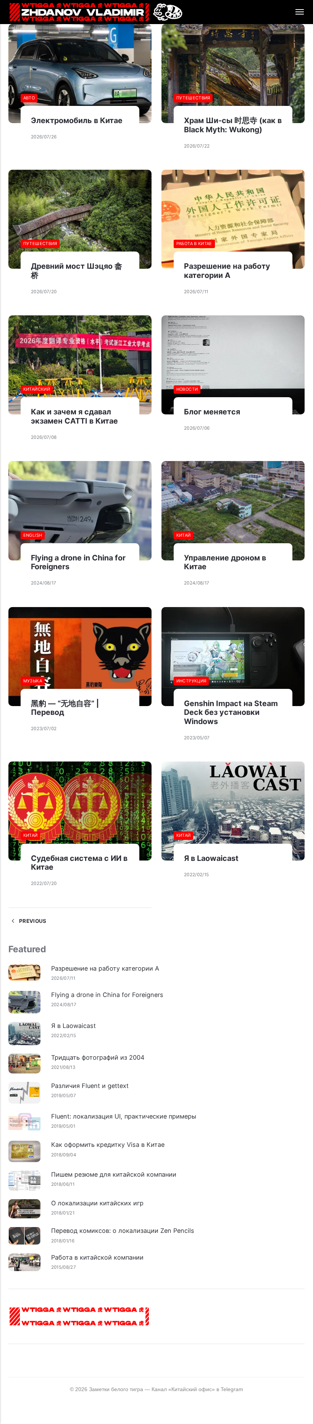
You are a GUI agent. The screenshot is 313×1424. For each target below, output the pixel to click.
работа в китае (194, 243)
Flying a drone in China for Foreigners (78, 562)
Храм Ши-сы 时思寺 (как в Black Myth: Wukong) (233, 125)
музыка (32, 681)
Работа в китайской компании (97, 1257)
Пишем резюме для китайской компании (113, 1174)
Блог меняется (212, 411)
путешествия (193, 98)
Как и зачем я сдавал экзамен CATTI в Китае (74, 416)
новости (187, 389)
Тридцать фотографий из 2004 (97, 1057)
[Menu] (295, 12)
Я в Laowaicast (211, 858)
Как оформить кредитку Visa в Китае (108, 1144)
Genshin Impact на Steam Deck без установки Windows (231, 712)
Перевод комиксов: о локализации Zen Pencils (122, 1230)
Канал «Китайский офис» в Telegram (197, 1389)
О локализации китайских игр (97, 1203)
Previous (32, 921)
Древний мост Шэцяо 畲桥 (76, 270)
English (32, 535)
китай (183, 535)
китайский (36, 389)
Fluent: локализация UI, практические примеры (123, 1116)
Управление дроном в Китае (225, 562)
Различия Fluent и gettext (90, 1086)
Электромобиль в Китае (77, 120)
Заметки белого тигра (116, 1389)
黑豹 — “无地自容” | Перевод (65, 708)
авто (29, 98)
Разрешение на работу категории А (227, 270)
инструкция (191, 681)
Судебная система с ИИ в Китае (79, 863)
